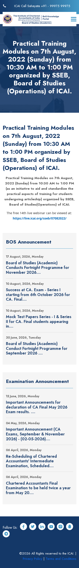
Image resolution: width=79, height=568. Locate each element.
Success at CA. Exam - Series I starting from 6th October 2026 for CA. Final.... (38, 295)
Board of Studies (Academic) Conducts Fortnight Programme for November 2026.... (37, 268)
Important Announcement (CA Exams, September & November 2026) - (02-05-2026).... (35, 434)
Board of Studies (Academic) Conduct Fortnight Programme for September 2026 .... (36, 348)
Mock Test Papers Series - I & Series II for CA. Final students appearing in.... (38, 322)
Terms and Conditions (61, 558)
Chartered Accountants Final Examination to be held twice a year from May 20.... (38, 488)
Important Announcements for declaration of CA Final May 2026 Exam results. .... (36, 407)
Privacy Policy (32, 558)
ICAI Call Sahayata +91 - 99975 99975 (42, 6)
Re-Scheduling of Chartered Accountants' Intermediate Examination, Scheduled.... (31, 461)
